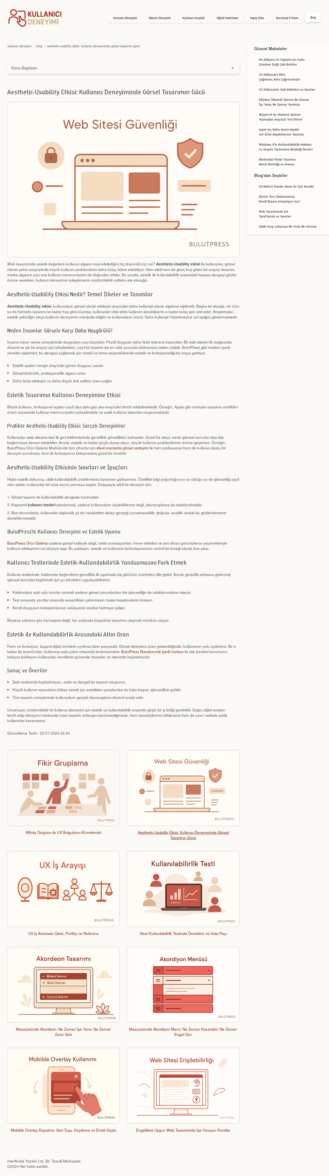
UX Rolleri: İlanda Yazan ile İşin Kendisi (286, 186)
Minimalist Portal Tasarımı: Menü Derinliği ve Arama (277, 161)
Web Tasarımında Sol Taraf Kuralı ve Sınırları (275, 213)
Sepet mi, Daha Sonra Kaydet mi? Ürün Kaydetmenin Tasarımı (281, 131)
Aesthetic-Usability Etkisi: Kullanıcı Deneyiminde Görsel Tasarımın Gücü (183, 835)
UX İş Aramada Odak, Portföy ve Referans (63, 933)
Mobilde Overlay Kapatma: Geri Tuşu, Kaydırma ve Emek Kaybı (63, 1130)
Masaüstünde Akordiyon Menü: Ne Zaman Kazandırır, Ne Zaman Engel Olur (183, 1031)
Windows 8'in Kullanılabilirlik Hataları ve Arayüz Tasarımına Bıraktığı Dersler (286, 146)
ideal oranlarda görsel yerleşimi (123, 447)
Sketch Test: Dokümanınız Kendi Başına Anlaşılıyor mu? (279, 198)
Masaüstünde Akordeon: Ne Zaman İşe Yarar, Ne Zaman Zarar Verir (63, 1031)
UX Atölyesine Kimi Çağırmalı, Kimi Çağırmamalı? (279, 76)
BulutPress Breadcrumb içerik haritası (152, 651)
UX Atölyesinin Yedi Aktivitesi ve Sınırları (287, 89)
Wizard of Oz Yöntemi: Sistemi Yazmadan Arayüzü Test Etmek (281, 117)
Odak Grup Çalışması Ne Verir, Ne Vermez (288, 226)
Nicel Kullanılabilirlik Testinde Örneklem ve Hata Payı (183, 933)
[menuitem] (125, 18)
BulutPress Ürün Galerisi (27, 543)
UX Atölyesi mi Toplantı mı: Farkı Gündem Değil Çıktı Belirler (281, 62)
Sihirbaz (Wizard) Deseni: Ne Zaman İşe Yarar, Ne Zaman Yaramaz (284, 102)
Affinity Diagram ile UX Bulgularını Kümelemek (63, 832)
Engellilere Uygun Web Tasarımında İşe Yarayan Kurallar (183, 1130)
